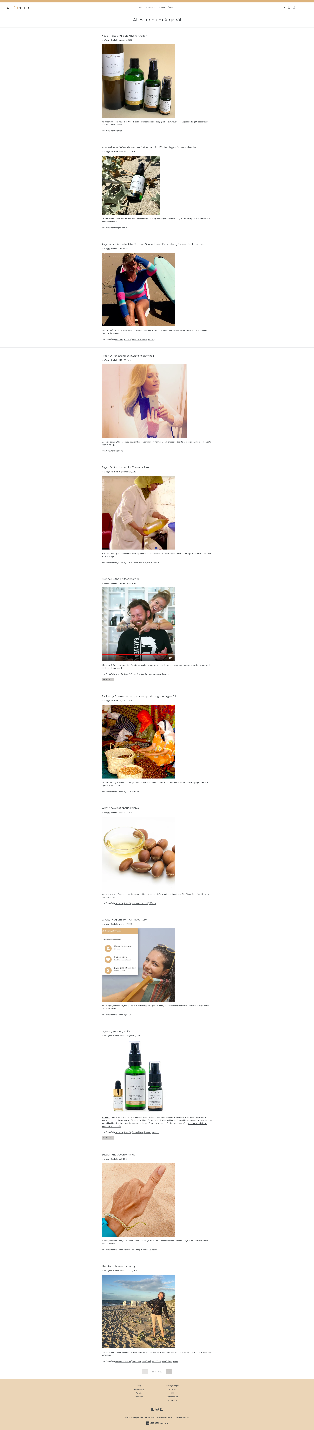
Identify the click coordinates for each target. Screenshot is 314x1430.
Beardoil (140, 674)
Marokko (134, 562)
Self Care (147, 1132)
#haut (124, 227)
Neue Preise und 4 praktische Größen (124, 35)
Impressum (172, 1400)
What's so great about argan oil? (122, 807)
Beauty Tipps (137, 1132)
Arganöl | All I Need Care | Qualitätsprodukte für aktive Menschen (152, 1417)
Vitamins (155, 1132)
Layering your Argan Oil (116, 1031)
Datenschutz (172, 1396)
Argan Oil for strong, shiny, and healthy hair (128, 355)
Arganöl (118, 130)
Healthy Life (146, 1361)
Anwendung (151, 7)
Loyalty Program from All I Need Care (124, 919)
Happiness (136, 1361)
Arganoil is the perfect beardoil (120, 578)
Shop (141, 7)
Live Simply (135, 1249)
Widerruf (172, 1389)
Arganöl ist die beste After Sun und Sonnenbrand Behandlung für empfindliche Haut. (153, 244)
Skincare (143, 339)
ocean (149, 562)
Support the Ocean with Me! (119, 1154)
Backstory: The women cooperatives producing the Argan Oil (139, 696)
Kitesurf (127, 1249)
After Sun (119, 339)
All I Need (119, 791)
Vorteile (161, 7)
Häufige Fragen (172, 1385)
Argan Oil (127, 339)
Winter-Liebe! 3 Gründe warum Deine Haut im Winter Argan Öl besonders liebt (150, 147)
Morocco (142, 562)
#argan (118, 227)
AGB (172, 1393)
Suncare (151, 339)
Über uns (171, 7)
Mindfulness (146, 1249)
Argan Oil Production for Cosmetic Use (125, 467)
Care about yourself (153, 674)
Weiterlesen (108, 679)
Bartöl (133, 674)
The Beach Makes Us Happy (118, 1266)
